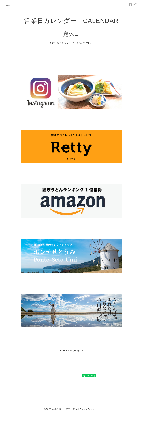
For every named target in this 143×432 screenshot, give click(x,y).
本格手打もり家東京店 (63, 409)
